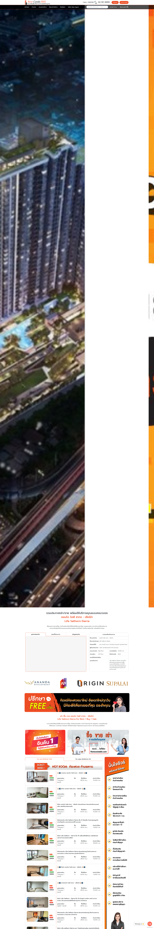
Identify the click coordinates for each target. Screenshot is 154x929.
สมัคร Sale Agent (73, 7)
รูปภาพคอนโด (35, 634)
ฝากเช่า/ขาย (113, 7)
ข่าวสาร (34, 7)
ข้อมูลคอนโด (76, 634)
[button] (90, 305)
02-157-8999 (104, 2)
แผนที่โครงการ (55, 634)
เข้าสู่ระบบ (115, 2)
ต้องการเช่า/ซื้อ (124, 7)
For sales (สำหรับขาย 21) (83, 759)
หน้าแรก (27, 7)
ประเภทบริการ (43, 7)
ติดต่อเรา (62, 7)
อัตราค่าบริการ (53, 7)
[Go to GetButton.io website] (150, 927)
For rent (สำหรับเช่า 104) (44, 759)
